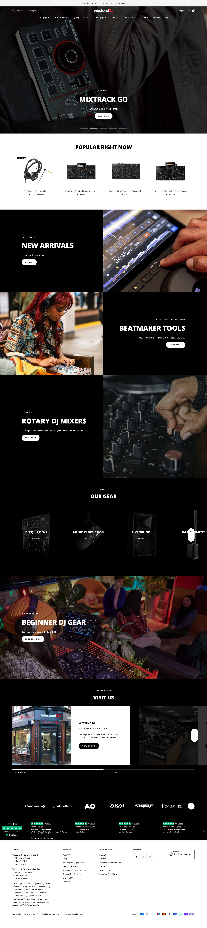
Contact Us (102, 855)
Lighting (76, 17)
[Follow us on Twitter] (143, 856)
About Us (67, 855)
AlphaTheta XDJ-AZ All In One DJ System (81, 191)
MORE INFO (30, 116)
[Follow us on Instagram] (149, 856)
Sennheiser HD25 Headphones (36, 191)
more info (30, 438)
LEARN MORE (176, 345)
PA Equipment (102, 17)
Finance (101, 866)
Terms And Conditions (107, 874)
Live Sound (87, 17)
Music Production (62, 17)
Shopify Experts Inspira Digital (72, 914)
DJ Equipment (45, 17)
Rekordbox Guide (70, 866)
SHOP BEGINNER (33, 639)
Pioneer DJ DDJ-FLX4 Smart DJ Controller (125, 191)
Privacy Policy (104, 870)
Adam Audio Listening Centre (75, 870)
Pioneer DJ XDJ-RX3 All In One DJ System (170, 191)
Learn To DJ (67, 881)
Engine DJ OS (68, 878)
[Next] (194, 738)
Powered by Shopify (31, 914)
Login (181, 10)
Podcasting (116, 17)
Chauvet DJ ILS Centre (72, 874)
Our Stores (102, 858)
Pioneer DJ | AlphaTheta (150, 17)
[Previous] (194, 732)
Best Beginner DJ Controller (74, 862)
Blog (166, 17)
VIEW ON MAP (88, 746)
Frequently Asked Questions (110, 862)
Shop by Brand (130, 17)
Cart (191, 10)
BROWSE (29, 262)
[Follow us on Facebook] (136, 856)
